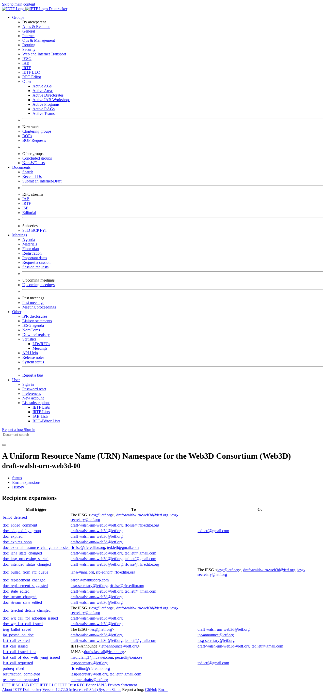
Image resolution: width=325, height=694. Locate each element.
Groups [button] (18, 17)
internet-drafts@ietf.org (89, 679)
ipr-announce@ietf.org (216, 635)
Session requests (35, 267)
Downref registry (36, 334)
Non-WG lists (33, 163)
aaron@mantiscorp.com (90, 580)
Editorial (29, 212)
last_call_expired (16, 640)
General (28, 31)
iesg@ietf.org (101, 515)
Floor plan (30, 248)
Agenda (28, 239)
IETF (6, 685)
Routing (28, 45)
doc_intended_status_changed (27, 564)
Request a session (36, 262)
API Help (30, 353)
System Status (110, 689)
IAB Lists (40, 416)
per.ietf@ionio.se (128, 657)
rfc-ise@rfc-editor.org (142, 525)
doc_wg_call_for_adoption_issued (30, 618)
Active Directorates (47, 95)
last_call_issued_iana (19, 652)
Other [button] (16, 312)
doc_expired (13, 536)
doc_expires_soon (17, 542)
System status (33, 362)
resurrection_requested (21, 679)
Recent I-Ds (32, 176)
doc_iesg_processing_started (25, 559)
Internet (28, 36)
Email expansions (26, 482)
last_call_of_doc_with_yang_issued (31, 657)
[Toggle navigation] (4, 445)
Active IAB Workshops (51, 100)
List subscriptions (36, 402)
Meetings (39, 348)
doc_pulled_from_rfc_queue (25, 572)
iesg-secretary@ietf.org (89, 585)
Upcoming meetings (38, 285)
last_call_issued (15, 646)
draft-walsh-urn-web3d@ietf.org (142, 515)
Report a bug (32, 375)
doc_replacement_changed (24, 580)
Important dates (34, 258)
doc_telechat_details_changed (27, 610)
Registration (32, 253)
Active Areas (42, 90)
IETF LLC (31, 72)
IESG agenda (33, 325)
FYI (43, 230)
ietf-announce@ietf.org (119, 646)
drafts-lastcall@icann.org (104, 652)
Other (26, 81)
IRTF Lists (41, 412)
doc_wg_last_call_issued (23, 624)
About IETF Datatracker (21, 689)
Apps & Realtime (36, 26)
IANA (102, 685)
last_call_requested (18, 663)
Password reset (34, 389)
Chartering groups (36, 131)
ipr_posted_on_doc (18, 635)
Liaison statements (37, 321)
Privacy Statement (122, 685)
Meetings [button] (19, 235)
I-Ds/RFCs (41, 344)
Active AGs (42, 86)
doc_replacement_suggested (25, 585)
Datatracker (57, 9)
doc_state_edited (16, 591)
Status (17, 478)
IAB (25, 63)
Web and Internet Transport (44, 54)
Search (27, 172)
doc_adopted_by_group (22, 531)
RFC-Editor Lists (46, 421)
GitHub (151, 689)
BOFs (27, 136)
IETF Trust (67, 685)
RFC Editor (31, 77)
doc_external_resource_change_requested (36, 547)
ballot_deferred (15, 517)
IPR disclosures (34, 316)
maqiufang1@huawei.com (92, 657)
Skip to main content (18, 4)
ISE (25, 208)
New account (33, 398)
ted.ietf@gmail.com (213, 531)
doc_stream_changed (20, 597)
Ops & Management (38, 40)
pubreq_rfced (13, 668)
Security (29, 49)
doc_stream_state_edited (22, 602)
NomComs (31, 330)
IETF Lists (41, 407)
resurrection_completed (21, 674)
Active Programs (45, 104)
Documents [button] (21, 167)
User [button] (16, 380)
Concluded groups (37, 158)
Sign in (28, 384)
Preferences (31, 393)
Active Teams (43, 113)
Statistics (29, 339)
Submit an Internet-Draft (41, 181)
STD (26, 230)
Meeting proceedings (39, 307)
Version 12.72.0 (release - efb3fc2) (70, 689)
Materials (29, 244)
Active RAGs (43, 109)
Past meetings (33, 302)
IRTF (26, 68)
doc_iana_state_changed (22, 553)
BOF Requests (34, 140)
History (18, 487)
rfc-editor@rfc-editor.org (115, 572)
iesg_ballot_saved (17, 629)
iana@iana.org (82, 572)
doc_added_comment (20, 525)
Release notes (33, 357)
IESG (26, 58)
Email (163, 689)
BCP (35, 230)
